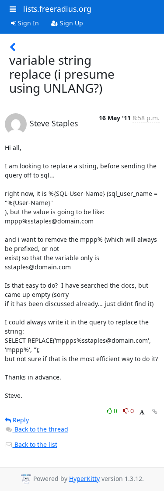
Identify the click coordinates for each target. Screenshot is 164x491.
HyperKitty (84, 478)
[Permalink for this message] (155, 412)
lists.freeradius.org (57, 8)
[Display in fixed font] (142, 412)
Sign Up (70, 23)
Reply (20, 420)
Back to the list (35, 444)
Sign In (27, 23)
